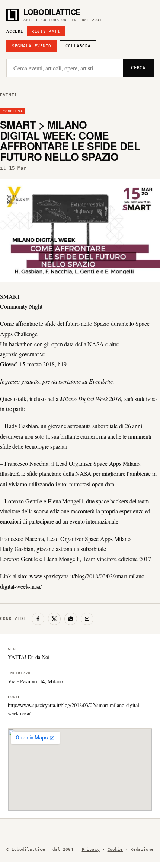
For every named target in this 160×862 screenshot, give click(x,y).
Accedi (14, 31)
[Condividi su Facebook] (38, 619)
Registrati (46, 31)
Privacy (91, 849)
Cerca (138, 67)
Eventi (8, 95)
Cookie (115, 849)
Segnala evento (31, 46)
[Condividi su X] (54, 619)
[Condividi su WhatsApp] (70, 619)
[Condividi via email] (87, 619)
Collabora (78, 46)
